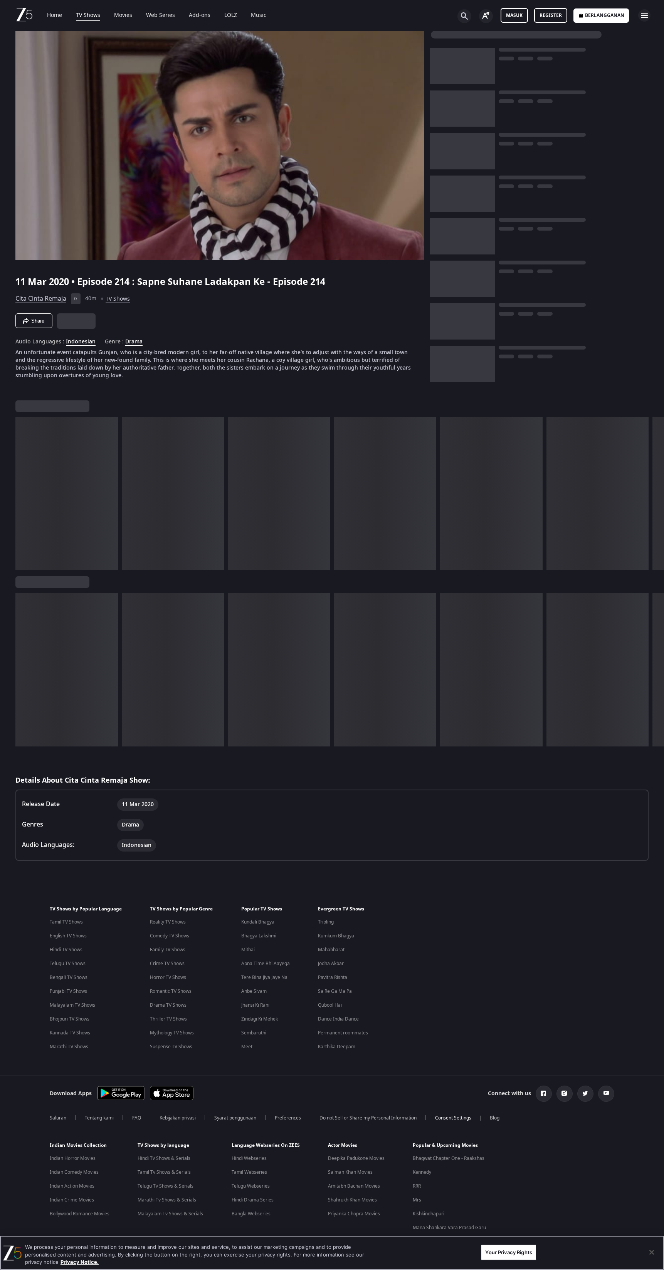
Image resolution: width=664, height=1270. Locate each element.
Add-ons (199, 15)
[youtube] (606, 1094)
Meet (246, 1046)
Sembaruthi (253, 1032)
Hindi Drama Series (253, 1199)
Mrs (417, 1199)
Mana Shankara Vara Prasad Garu (449, 1227)
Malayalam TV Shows (72, 1005)
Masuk (514, 15)
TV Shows (88, 15)
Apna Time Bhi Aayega (265, 963)
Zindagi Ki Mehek (259, 1019)
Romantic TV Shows (171, 991)
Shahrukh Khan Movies (352, 1199)
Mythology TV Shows (172, 1032)
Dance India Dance (338, 1019)
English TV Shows (68, 935)
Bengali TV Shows (68, 977)
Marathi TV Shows (69, 1046)
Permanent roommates (343, 1032)
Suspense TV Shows (171, 1046)
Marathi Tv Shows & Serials (167, 1199)
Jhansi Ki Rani (255, 1005)
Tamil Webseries (249, 1172)
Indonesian (81, 342)
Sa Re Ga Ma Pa (335, 991)
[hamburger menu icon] (644, 15)
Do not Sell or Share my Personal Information (368, 1117)
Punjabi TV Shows (68, 991)
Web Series (160, 15)
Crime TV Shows (167, 963)
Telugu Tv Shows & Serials (165, 1186)
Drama (134, 342)
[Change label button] (486, 16)
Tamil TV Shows (66, 922)
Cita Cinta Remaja (40, 298)
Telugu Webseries (251, 1186)
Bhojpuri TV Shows (69, 1019)
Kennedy (422, 1172)
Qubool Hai (330, 1005)
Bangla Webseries (251, 1213)
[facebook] (544, 1094)
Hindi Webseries (249, 1158)
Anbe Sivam (254, 991)
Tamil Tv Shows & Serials (164, 1172)
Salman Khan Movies (350, 1172)
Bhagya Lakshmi (258, 935)
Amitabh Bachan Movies (354, 1186)
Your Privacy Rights (508, 1252)
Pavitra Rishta (332, 977)
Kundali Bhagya (257, 922)
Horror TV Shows (168, 977)
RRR (417, 1186)
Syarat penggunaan (235, 1117)
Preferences (288, 1117)
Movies (123, 15)
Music (258, 15)
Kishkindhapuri (428, 1213)
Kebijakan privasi (178, 1117)
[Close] (651, 1252)
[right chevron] (655, 493)
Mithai (248, 949)
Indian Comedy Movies (74, 1172)
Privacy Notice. (80, 1262)
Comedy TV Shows (169, 935)
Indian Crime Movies (72, 1199)
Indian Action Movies (72, 1186)
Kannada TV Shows (70, 1032)
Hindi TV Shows (66, 949)
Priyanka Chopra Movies (354, 1213)
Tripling (326, 922)
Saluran (58, 1117)
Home (54, 15)
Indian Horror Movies (73, 1158)
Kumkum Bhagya (336, 935)
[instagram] (564, 1094)
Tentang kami (99, 1117)
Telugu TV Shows (68, 963)
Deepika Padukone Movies (356, 1158)
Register (551, 15)
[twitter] (585, 1094)
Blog (494, 1117)
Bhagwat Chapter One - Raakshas (448, 1158)
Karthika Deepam (336, 1046)
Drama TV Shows (168, 1005)
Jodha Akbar (331, 963)
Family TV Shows (167, 949)
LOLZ (230, 15)
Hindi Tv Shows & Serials (164, 1158)
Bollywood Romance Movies (79, 1213)
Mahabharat (331, 949)
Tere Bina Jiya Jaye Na (264, 977)
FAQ (136, 1117)
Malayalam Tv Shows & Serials (170, 1213)
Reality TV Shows (168, 922)
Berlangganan (604, 15)
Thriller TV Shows (168, 1019)
